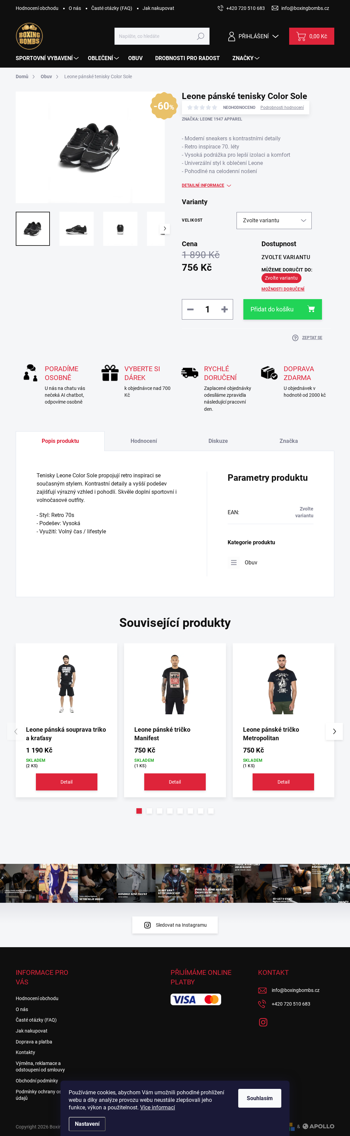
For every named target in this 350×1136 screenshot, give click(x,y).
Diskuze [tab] (218, 441)
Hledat (201, 36)
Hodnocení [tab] (144, 441)
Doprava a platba (34, 1041)
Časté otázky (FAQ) (111, 8)
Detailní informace (203, 185)
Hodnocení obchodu (37, 8)
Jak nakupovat (158, 8)
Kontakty (25, 1052)
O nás (75, 8)
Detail (66, 782)
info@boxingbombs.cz (296, 990)
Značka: (212, 119)
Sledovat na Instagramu (181, 925)
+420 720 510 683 (291, 1004)
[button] (139, 811)
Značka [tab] (289, 441)
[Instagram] (263, 1021)
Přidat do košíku (272, 309)
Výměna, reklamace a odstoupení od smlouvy (40, 1067)
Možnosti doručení (283, 289)
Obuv (251, 562)
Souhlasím (260, 1098)
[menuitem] (48, 58)
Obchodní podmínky (37, 1080)
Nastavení (87, 1124)
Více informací (157, 1107)
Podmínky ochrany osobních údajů (46, 1095)
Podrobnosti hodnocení (282, 107)
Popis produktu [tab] (60, 441)
